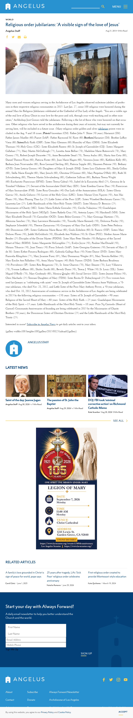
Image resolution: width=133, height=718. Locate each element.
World (10, 19)
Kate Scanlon (94, 412)
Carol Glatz (10, 583)
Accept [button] (123, 712)
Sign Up (86, 653)
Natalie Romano (54, 585)
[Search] (103, 6)
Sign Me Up (12, 649)
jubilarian (103, 128)
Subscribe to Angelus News (41, 324)
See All (118, 420)
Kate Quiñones (94, 583)
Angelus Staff (13, 30)
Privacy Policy (47, 712)
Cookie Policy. (64, 712)
